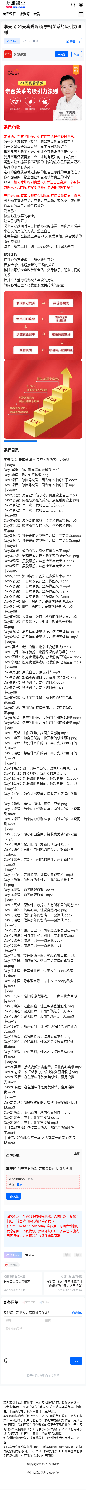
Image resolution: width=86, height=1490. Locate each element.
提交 (76, 1361)
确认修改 (77, 1312)
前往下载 (75, 41)
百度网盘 (14, 1196)
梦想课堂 (53, 1464)
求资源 (25, 14)
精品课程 (9, 14)
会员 (36, 14)
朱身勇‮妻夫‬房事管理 (17, 1281)
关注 (62, 54)
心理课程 (12, 41)
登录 (20, 1184)
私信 (76, 54)
